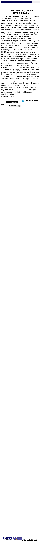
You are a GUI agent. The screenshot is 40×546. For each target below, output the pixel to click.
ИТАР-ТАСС (27, 36)
